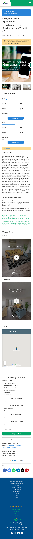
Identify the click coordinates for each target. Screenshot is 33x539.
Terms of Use (20, 529)
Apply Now (15, 118)
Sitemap (16, 497)
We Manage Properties (16, 489)
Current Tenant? (10, 13)
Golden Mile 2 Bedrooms (8, 124)
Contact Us (16, 493)
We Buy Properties (16, 487)
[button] (30, 3)
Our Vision (16, 485)
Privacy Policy (12, 529)
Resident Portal (16, 491)
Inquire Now (16, 434)
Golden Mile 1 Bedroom (8, 99)
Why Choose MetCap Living (16, 481)
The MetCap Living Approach (16, 483)
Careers (16, 495)
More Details (7, 148)
